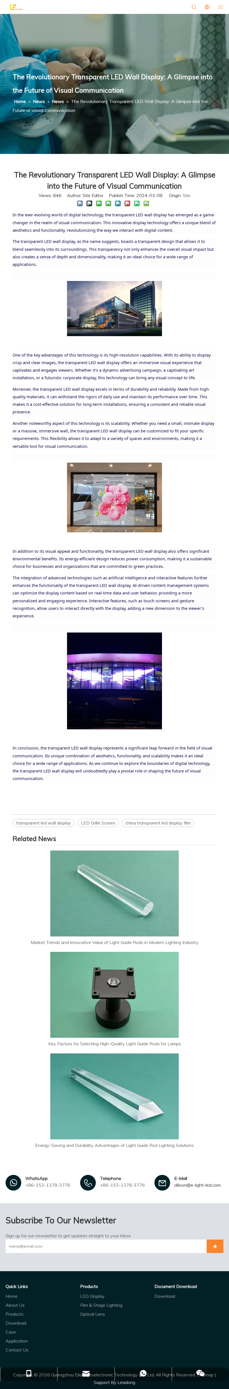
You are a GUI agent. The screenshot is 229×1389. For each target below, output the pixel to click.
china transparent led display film (158, 823)
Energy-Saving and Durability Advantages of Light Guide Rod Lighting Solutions (114, 1145)
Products (14, 1314)
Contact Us (17, 1350)
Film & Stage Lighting (101, 1305)
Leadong (126, 1382)
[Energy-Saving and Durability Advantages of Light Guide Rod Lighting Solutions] (114, 1096)
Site (186, 195)
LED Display (92, 1296)
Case (11, 1332)
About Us (15, 1305)
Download (16, 1323)
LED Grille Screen (98, 823)
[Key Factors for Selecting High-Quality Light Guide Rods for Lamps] (114, 995)
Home (12, 1296)
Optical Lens (92, 1314)
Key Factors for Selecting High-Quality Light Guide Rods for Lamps (114, 1043)
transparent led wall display (43, 823)
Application (17, 1341)
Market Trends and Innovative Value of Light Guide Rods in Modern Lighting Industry (115, 942)
